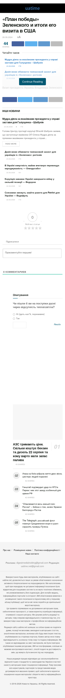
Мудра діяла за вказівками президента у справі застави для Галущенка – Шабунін (31, 61)
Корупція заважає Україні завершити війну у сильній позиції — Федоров (29, 180)
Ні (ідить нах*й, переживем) (30, 314)
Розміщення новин (22, 550)
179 (19, 66)
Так (17, 318)
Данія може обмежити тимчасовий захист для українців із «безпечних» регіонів (30, 73)
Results (57, 324)
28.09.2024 (7, 37)
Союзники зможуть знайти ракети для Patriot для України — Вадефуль (32, 194)
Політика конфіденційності (47, 550)
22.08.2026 (10, 172)
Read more (11, 143)
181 (19, 172)
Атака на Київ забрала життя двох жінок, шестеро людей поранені (42, 475)
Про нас (7, 550)
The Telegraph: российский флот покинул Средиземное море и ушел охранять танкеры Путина (40, 523)
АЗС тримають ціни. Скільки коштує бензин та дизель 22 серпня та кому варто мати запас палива (30, 452)
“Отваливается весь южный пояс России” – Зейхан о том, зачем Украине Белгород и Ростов (42, 506)
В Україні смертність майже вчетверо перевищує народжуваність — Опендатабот (32, 167)
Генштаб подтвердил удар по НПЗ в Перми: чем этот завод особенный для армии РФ (41, 490)
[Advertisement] (32, 367)
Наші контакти (32, 553)
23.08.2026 (10, 66)
